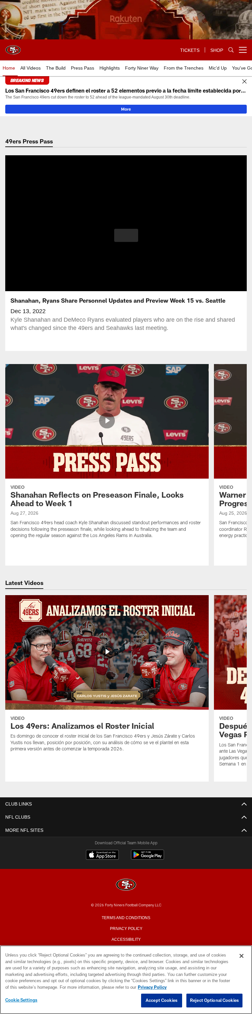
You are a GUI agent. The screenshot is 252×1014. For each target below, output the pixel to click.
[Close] (244, 81)
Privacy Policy (126, 928)
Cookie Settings (21, 1000)
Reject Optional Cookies (214, 1000)
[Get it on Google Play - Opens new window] (147, 858)
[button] (126, 235)
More (126, 109)
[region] (126, 980)
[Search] (231, 50)
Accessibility (126, 939)
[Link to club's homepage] (13, 47)
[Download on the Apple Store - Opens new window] (102, 855)
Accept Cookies (162, 1000)
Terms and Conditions (126, 917)
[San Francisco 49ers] (126, 885)
